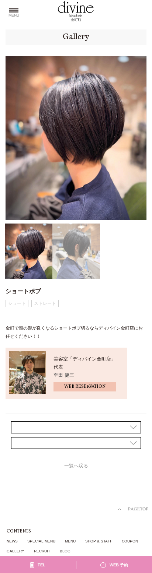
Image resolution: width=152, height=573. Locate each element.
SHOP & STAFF (98, 541)
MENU (70, 541)
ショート (17, 303)
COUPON (130, 541)
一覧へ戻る (76, 466)
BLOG (65, 551)
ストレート (45, 303)
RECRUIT (42, 551)
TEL (41, 565)
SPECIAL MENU (41, 541)
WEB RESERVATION (85, 387)
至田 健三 (63, 375)
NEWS (12, 541)
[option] (76, 138)
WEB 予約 (119, 565)
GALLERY (15, 551)
